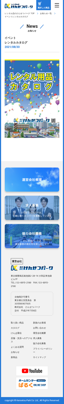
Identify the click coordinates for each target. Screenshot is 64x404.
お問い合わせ (39, 327)
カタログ (15, 327)
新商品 (14, 357)
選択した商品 (43, 7)
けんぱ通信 (16, 333)
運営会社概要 (39, 333)
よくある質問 (17, 347)
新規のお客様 (39, 322)
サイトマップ (39, 357)
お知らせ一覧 (46, 13)
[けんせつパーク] (19, 6)
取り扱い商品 (17, 322)
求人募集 (37, 338)
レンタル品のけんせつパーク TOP (19, 13)
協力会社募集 (39, 343)
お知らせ (15, 352)
